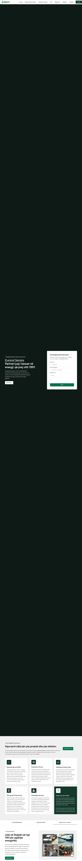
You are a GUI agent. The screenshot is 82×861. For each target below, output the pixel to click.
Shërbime (65, 2)
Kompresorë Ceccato (43, 2)
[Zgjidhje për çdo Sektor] (65, 822)
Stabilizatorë (57, 2)
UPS (51, 2)
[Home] (6, 2)
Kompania (71, 2)
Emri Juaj (52, 362)
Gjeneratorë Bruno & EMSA (30, 2)
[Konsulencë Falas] (41, 822)
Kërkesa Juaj (53, 372)
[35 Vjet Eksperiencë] (17, 822)
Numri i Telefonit (53, 367)
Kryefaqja (21, 2)
